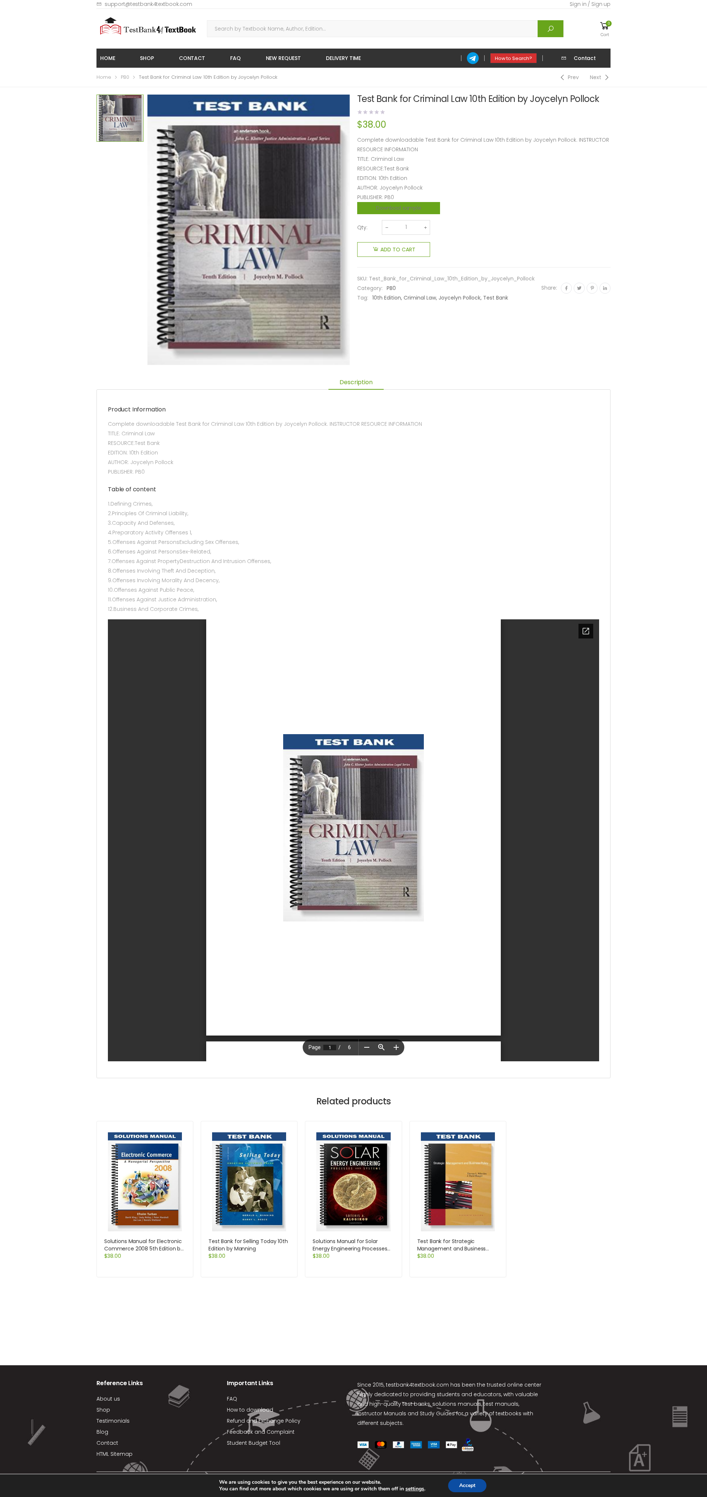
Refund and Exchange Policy (263, 1421)
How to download (250, 1409)
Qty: (362, 227)
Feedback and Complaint (261, 1432)
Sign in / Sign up (590, 4)
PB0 (125, 77)
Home (107, 58)
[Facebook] (566, 288)
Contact (192, 58)
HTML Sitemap (114, 1454)
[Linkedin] (605, 288)
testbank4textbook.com (417, 1384)
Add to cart (397, 249)
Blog (102, 1432)
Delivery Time (343, 58)
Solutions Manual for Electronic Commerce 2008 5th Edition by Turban (143, 1249)
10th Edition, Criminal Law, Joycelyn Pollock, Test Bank (440, 297)
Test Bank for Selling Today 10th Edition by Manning (248, 1245)
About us (108, 1398)
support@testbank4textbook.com (148, 4)
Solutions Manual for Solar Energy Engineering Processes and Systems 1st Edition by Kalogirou (350, 1252)
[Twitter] (579, 288)
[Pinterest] (592, 288)
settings (414, 1489)
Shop (147, 58)
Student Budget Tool (253, 1443)
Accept (467, 1485)
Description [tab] (356, 382)
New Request (283, 58)
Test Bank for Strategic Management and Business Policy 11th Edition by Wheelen (454, 1249)
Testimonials (113, 1421)
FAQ (235, 58)
